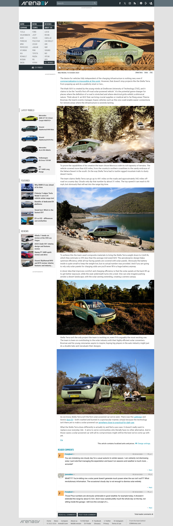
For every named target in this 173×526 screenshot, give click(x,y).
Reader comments (66, 449)
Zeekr (34, 44)
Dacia (22, 62)
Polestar (36, 41)
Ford (34, 31)
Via (61, 440)
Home (22, 24)
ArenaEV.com (63, 523)
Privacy (106, 523)
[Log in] (145, 3)
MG (33, 59)
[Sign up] (150, 3)
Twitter (108, 521)
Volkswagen (25, 35)
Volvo (34, 38)
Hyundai (23, 50)
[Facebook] (119, 3)
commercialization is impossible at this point (80, 81)
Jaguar (35, 47)
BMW (22, 44)
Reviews (48, 24)
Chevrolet (49, 41)
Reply (150, 470)
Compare (23, 27)
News (34, 24)
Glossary (97, 523)
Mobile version (76, 523)
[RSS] (135, 3)
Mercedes (24, 47)
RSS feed (85, 521)
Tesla (22, 31)
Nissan (22, 59)
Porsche (23, 41)
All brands (49, 62)
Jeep (34, 35)
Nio (46, 53)
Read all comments (67, 515)
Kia (21, 53)
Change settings (143, 443)
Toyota (35, 53)
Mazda (34, 56)
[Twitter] (124, 3)
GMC (46, 44)
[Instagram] (129, 3)
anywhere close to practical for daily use (116, 422)
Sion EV (69, 420)
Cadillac (48, 38)
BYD (46, 59)
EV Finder (87, 523)
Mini (34, 50)
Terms (35, 27)
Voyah (34, 62)
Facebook (97, 521)
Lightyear (138, 417)
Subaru (47, 50)
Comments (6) (89, 67)
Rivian (47, 35)
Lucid (47, 31)
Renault (23, 56)
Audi (22, 38)
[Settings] (141, 3)
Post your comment (69, 67)
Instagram (119, 521)
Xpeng (47, 56)
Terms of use (116, 523)
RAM (46, 47)
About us (48, 27)
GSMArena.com (135, 523)
